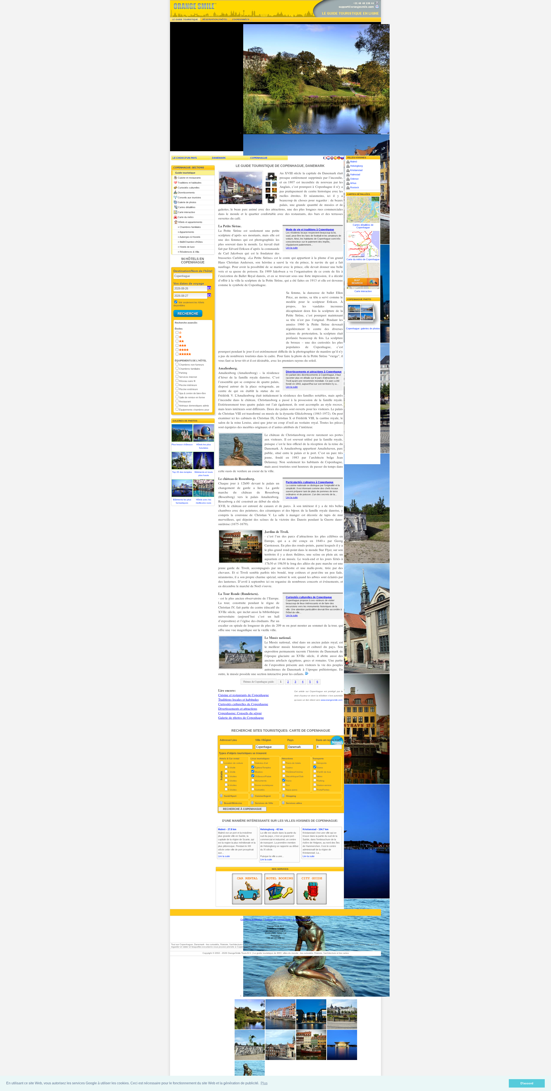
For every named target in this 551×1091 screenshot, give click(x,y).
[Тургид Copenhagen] (342, 158)
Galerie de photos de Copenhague (241, 717)
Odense (354, 178)
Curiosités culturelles (189, 187)
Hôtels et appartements (190, 222)
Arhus (353, 183)
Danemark (219, 158)
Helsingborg (356, 166)
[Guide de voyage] (312, 888)
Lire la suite (292, 247)
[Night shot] (311, 1028)
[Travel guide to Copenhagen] (332, 158)
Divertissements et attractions (237, 708)
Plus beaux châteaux (182, 444)
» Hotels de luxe (185, 247)
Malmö (353, 161)
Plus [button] (264, 1083)
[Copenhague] (250, 1028)
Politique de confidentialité (278, 919)
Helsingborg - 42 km (271, 829)
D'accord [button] (526, 1083)
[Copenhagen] (280, 1028)
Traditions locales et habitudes (238, 699)
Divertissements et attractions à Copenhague (314, 371)
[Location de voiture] (247, 888)
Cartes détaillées (186, 207)
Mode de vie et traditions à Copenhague (310, 229)
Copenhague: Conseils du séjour (240, 713)
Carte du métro (185, 217)
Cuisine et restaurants (189, 177)
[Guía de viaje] (335, 158)
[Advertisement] (202, 86)
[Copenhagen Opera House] (342, 1059)
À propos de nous (302, 919)
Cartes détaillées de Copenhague (363, 226)
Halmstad (355, 174)
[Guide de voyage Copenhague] (325, 158)
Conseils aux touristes (189, 197)
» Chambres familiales (188, 227)
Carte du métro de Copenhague (363, 259)
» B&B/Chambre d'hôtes (189, 242)
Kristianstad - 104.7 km (315, 829)
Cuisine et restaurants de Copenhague (243, 695)
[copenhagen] (311, 1059)
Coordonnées (240, 19)
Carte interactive (186, 212)
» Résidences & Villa (187, 252)
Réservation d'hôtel (215, 19)
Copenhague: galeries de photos (363, 328)
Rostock (354, 187)
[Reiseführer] (339, 158)
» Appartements (184, 232)
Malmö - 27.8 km (227, 829)
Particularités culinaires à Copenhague (309, 482)
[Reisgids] (328, 158)
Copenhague (258, 158)
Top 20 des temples (182, 472)
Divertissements (186, 192)
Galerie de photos (187, 202)
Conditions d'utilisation (251, 919)
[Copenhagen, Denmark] (342, 1028)
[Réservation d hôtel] (279, 888)
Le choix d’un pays (185, 158)
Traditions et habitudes (189, 182)
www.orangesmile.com (331, 700)
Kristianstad (356, 170)
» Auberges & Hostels (187, 237)
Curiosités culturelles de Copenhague (309, 597)
